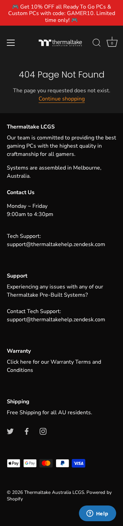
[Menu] (10, 42)
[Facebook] (26, 431)
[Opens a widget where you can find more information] (97, 514)
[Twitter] (10, 431)
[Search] (96, 43)
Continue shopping (62, 99)
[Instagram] (43, 431)
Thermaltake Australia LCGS (54, 492)
